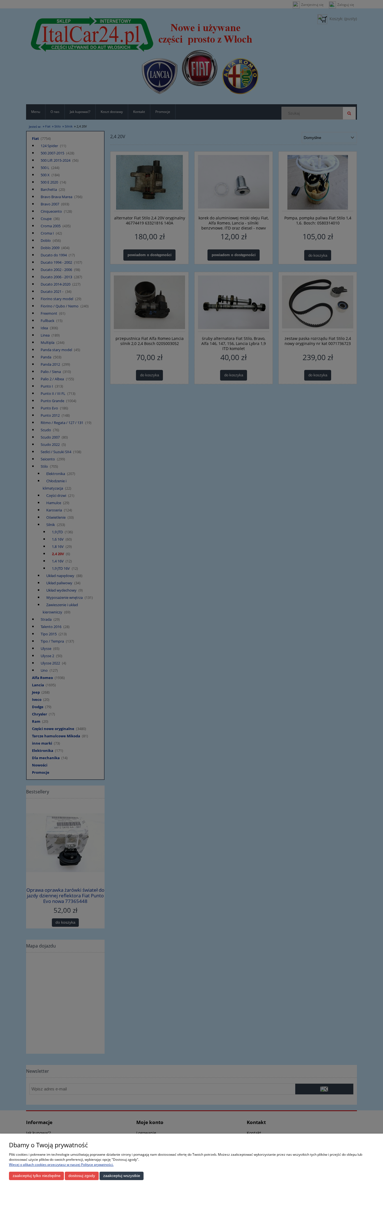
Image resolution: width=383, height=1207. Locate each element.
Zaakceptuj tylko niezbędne (37, 1176)
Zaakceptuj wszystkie (121, 1176)
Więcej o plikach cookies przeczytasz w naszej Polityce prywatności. (61, 1164)
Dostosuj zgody (81, 1176)
